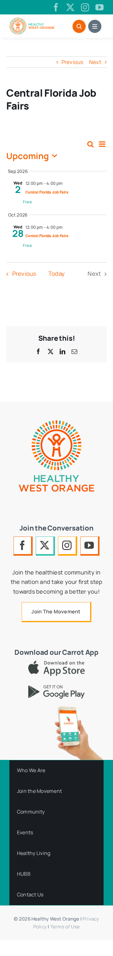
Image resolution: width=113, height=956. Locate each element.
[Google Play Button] (56, 688)
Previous (72, 62)
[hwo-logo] (31, 20)
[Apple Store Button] (56, 663)
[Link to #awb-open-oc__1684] (94, 26)
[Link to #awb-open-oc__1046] (79, 26)
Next (95, 62)
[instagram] (85, 7)
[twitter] (70, 7)
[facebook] (56, 7)
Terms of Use (65, 926)
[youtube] (99, 7)
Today (56, 274)
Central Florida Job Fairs (46, 192)
